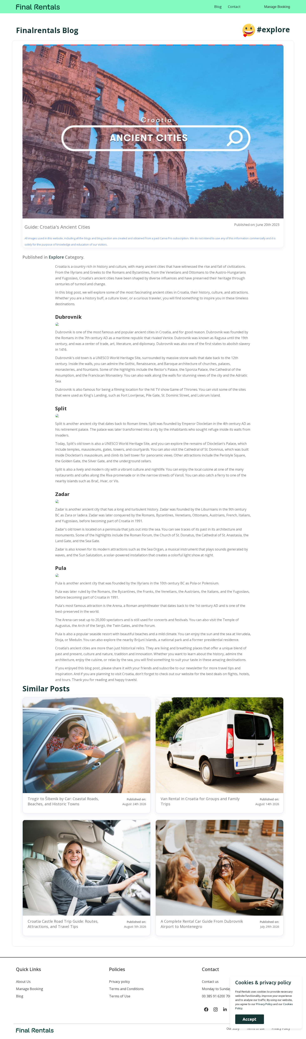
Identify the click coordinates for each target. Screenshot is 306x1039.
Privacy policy (119, 981)
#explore (273, 29)
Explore (56, 257)
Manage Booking (277, 7)
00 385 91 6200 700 (216, 996)
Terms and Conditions (126, 989)
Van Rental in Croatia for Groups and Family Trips (200, 801)
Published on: (134, 801)
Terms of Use (119, 996)
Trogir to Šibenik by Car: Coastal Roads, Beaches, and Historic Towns (63, 801)
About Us (23, 981)
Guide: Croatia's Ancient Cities (57, 227)
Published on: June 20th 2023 (256, 224)
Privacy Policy (264, 1004)
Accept (249, 1019)
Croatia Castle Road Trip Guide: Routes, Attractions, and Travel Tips (63, 924)
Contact (234, 6)
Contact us (210, 981)
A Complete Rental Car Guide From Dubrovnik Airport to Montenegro (202, 924)
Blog (218, 6)
